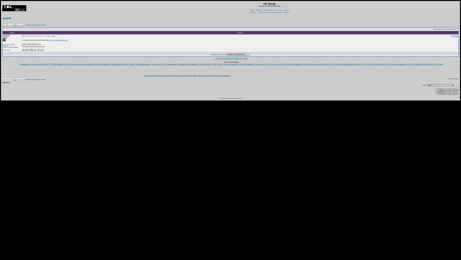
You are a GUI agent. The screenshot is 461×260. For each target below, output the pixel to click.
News (43, 25)
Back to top (6, 50)
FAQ (253, 10)
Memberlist (268, 10)
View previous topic (439, 29)
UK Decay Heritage (223, 59)
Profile (254, 12)
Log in (287, 12)
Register (287, 10)
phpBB (226, 98)
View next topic (452, 29)
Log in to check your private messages (270, 12)
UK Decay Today (240, 59)
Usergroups (278, 10)
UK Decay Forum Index (32, 25)
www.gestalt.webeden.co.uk (59, 40)
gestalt (7, 18)
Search (260, 10)
